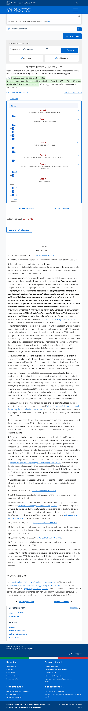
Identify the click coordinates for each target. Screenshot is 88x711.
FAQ (48, 704)
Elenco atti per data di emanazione (56, 669)
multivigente (62, 58)
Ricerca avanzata (72, 36)
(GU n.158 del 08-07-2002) (18, 92)
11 (15, 175)
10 (15, 171)
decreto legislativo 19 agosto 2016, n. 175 (58, 319)
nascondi (14, 98)
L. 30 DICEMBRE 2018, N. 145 (48, 537)
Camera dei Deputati (13, 694)
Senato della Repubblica (14, 697)
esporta (12, 627)
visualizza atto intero (73, 92)
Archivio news (11, 666)
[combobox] (44, 28)
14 (15, 191)
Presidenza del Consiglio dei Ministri (18, 691)
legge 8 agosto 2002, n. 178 (36, 588)
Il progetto (9, 669)
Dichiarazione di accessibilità (17, 707)
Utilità (47, 682)
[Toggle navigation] (75, 10)
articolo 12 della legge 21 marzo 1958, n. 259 (37, 505)
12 (15, 184)
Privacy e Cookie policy (15, 704)
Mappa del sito (39, 704)
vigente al (16, 49)
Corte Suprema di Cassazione (54, 691)
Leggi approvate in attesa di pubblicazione (58, 679)
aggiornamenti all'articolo (19, 230)
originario (27, 58)
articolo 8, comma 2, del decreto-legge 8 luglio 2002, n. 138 (34, 585)
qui (48, 21)
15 (15, 195)
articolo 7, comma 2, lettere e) (59, 406)
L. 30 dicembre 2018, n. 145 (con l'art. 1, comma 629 (32, 582)
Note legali (29, 704)
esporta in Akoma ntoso (17, 630)
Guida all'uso (10, 672)
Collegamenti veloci (12, 676)
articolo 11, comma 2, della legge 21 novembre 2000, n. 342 (35, 462)
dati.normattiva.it (36, 707)
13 (15, 187)
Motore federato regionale (53, 676)
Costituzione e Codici (51, 666)
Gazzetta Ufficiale (50, 672)
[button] (47, 49)
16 (15, 198)
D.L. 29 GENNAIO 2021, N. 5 (44, 255)
